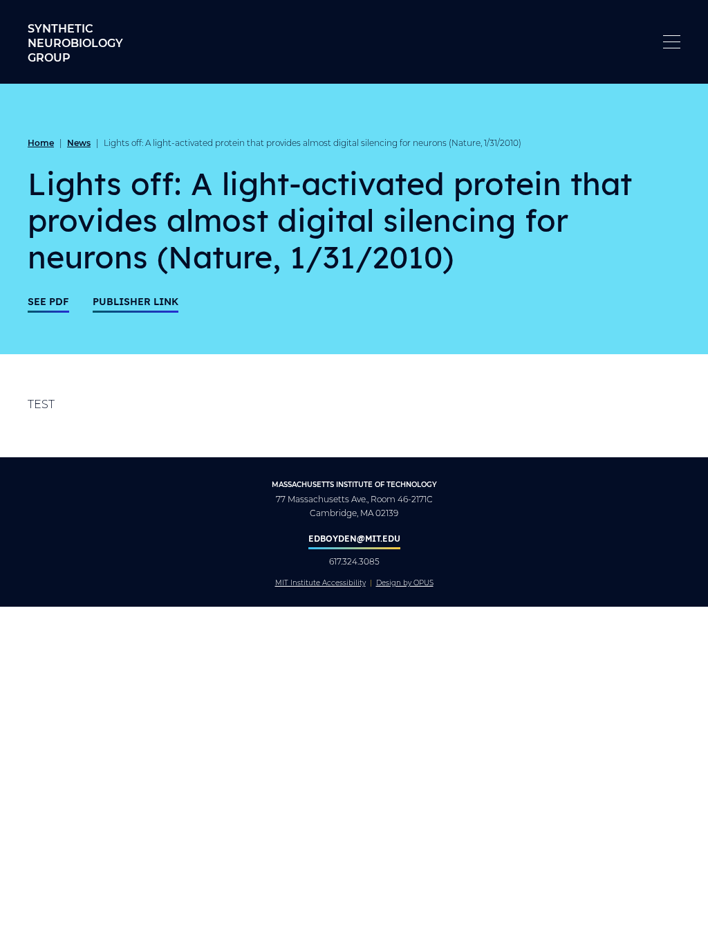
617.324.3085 (354, 561)
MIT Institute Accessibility (320, 583)
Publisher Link (135, 301)
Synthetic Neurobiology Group (75, 42)
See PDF (48, 301)
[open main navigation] (671, 41)
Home (41, 142)
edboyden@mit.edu (354, 538)
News (79, 142)
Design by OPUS (405, 583)
